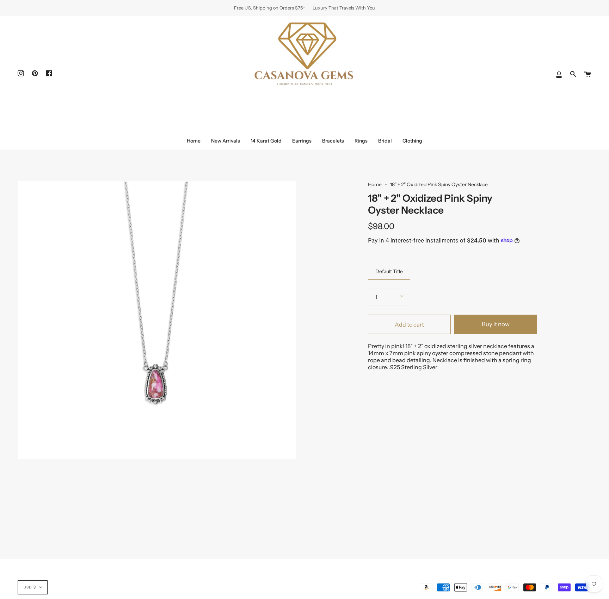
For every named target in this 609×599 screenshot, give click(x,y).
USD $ (30, 587)
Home (375, 184)
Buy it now (496, 324)
